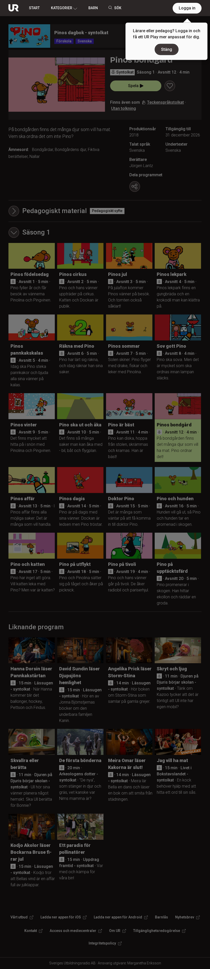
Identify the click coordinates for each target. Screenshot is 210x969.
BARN (93, 8)
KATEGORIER (61, 8)
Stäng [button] (166, 49)
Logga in (187, 8)
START (34, 8)
